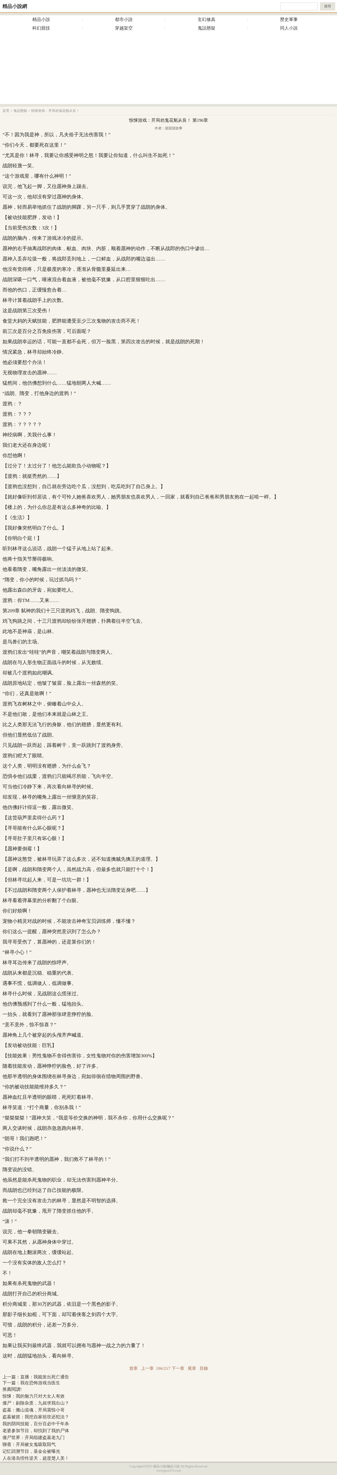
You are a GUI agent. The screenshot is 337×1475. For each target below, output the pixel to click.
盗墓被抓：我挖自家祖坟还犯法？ (35, 1416)
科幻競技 (41, 28)
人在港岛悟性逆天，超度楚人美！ (35, 1458)
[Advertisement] (168, 69)
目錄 (204, 1368)
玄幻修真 (206, 19)
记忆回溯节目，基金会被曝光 (31, 1451)
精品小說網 (14, 6)
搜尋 (327, 6)
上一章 (147, 1368)
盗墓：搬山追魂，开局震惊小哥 (33, 1409)
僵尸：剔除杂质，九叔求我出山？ (35, 1403)
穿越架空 (124, 28)
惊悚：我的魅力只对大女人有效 (33, 1396)
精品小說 (41, 19)
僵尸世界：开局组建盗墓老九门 (33, 1437)
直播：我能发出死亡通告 (44, 1376)
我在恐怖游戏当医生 (40, 1382)
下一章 (178, 1368)
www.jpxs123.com (168, 1470)
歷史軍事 (289, 19)
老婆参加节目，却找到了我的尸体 (35, 1430)
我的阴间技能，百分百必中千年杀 (35, 1423)
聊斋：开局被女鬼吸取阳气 (29, 1444)
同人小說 (289, 28)
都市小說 (124, 19)
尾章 (192, 1368)
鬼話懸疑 (206, 28)
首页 (5, 111)
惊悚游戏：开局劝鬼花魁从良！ (55, 111)
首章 (133, 1368)
